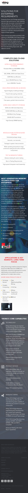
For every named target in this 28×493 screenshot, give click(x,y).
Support (3, 462)
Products (3, 460)
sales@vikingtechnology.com (7, 477)
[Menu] (25, 3)
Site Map (2, 488)
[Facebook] (2, 481)
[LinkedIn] (8, 481)
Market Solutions (5, 457)
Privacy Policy (8, 488)
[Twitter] (5, 481)
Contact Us (24, 457)
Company (3, 465)
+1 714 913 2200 (4, 476)
